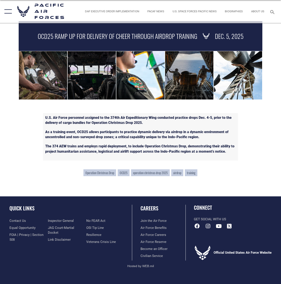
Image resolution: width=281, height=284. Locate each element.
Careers (149, 208)
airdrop (177, 172)
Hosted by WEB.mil (140, 266)
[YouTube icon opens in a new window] (218, 226)
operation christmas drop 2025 (150, 172)
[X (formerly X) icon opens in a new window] (229, 226)
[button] (7, 11)
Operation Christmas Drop (99, 172)
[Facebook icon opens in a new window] (197, 226)
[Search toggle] (273, 11)
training (191, 172)
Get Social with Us (210, 219)
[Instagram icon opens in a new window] (208, 226)
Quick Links (21, 208)
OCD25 (124, 172)
